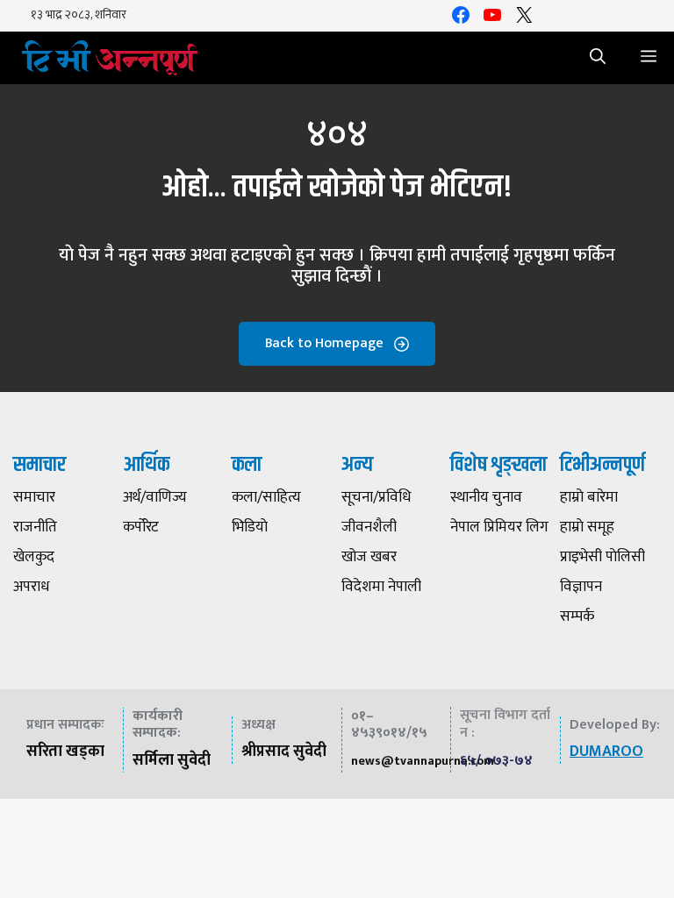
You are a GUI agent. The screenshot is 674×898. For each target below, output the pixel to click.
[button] (597, 58)
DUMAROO (606, 751)
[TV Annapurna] (109, 58)
